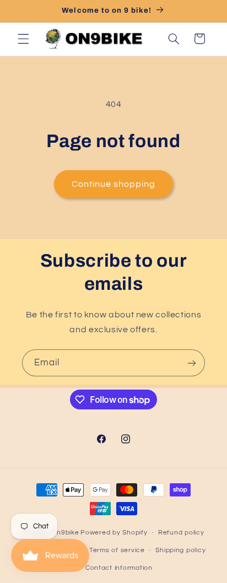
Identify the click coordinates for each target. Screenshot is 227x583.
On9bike (65, 533)
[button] (23, 38)
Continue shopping (114, 184)
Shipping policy (180, 550)
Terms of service (117, 550)
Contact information (119, 568)
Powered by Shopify (113, 533)
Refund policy (181, 533)
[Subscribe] (191, 362)
